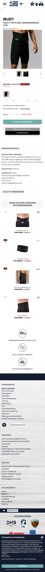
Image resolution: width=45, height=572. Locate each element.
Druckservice (6, 444)
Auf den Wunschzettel (23, 129)
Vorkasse (5, 504)
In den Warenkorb (22, 122)
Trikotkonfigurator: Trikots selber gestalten (16, 449)
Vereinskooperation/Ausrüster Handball (15, 441)
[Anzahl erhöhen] (17, 114)
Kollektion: (7, 169)
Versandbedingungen (9, 398)
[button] (5, 4)
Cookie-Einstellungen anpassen (13, 419)
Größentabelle (25, 109)
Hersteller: (7, 173)
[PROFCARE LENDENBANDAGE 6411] (22, 280)
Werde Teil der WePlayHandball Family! (15, 466)
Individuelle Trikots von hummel (13, 451)
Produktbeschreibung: (12, 155)
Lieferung (5, 401)
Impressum (6, 414)
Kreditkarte (5, 499)
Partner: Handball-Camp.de (11, 474)
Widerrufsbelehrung (8, 409)
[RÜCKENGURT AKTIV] (22, 308)
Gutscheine (5, 396)
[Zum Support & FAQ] (32, 3)
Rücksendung (6, 403)
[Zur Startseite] (17, 3)
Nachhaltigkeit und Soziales (11, 479)
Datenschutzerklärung (9, 411)
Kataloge (5, 446)
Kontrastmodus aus (18, 425)
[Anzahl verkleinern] (11, 114)
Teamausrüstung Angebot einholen (14, 439)
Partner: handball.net (9, 471)
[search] (22, 9)
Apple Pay (5, 494)
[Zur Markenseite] (8, 19)
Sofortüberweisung (8, 496)
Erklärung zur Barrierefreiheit (11, 416)
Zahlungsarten (7, 393)
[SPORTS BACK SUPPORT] (22, 251)
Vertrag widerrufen (8, 388)
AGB (3, 406)
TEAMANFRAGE (22, 133)
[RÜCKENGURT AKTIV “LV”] (22, 223)
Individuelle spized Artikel (10, 454)
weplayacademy (7, 476)
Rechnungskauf (7, 502)
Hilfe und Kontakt (8, 391)
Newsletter (5, 469)
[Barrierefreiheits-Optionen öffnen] (4, 425)
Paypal (4, 491)
